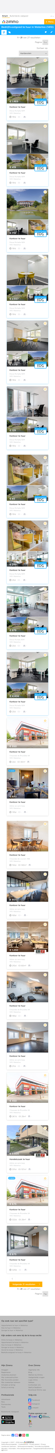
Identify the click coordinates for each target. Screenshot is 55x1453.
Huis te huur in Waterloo (11, 1328)
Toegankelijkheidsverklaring (43, 1448)
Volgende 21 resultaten (24, 1284)
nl (51, 16)
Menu (51, 22)
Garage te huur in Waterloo (12, 1330)
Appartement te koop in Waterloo (14, 1342)
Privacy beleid (34, 1444)
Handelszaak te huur (19, 1159)
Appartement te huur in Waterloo (14, 1325)
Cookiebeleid (23, 1444)
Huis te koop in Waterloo (11, 1345)
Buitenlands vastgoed (19, 16)
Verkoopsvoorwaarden (25, 1446)
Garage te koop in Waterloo (12, 1347)
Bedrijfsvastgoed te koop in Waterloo (16, 1352)
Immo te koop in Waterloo (11, 1340)
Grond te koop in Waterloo (12, 1350)
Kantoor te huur (17, 107)
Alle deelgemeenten (24, 1448)
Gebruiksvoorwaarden (9, 1444)
